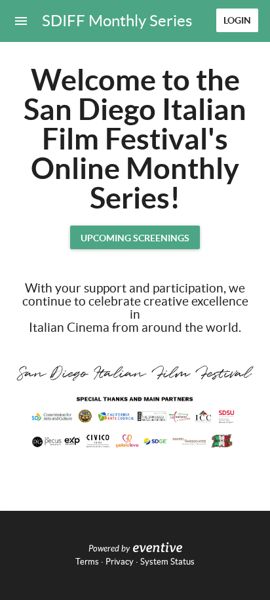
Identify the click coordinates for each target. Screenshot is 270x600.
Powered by (109, 549)
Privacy (120, 562)
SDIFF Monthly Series (117, 21)
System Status (167, 562)
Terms (87, 562)
